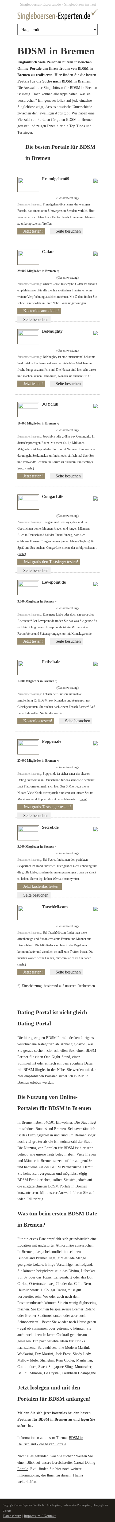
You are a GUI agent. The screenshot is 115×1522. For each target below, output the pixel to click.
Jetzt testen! (33, 231)
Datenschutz (12, 1516)
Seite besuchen (68, 231)
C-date (48, 251)
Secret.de (50, 827)
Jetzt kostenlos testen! (41, 886)
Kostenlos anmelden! (41, 310)
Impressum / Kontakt (40, 1516)
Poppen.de (51, 741)
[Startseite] (57, 16)
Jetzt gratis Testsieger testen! (47, 807)
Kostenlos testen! (37, 721)
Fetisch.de (51, 661)
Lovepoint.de (54, 582)
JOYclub (50, 404)
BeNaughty (52, 331)
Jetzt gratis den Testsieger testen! (50, 561)
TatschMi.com (55, 907)
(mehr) (29, 468)
